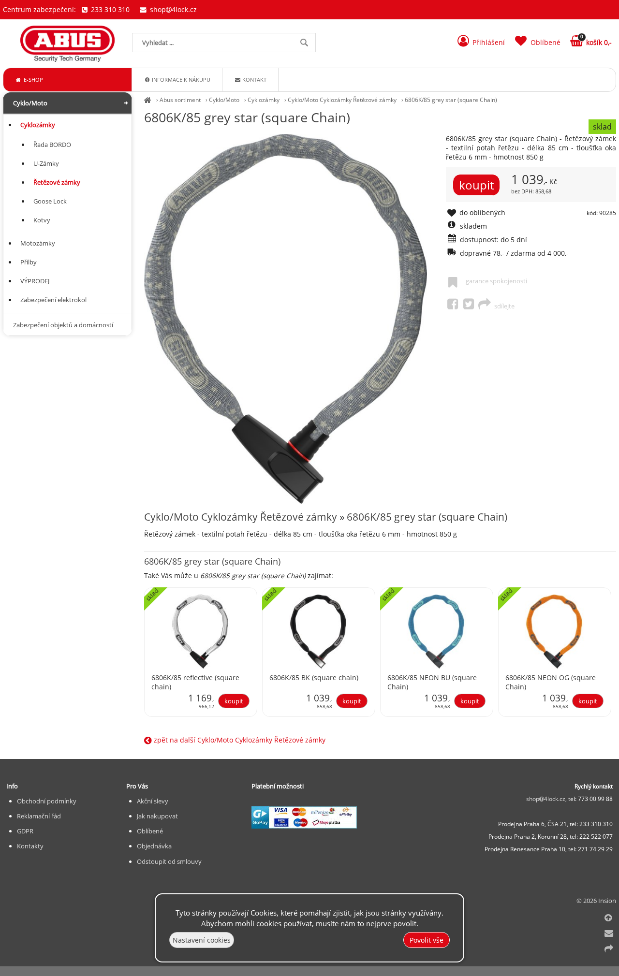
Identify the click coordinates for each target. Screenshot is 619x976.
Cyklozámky (264, 100)
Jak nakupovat (157, 816)
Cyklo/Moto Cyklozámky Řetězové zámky (342, 100)
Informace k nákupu (180, 79)
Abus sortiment (180, 100)
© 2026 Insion (596, 900)
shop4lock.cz (172, 9)
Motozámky (37, 243)
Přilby (28, 262)
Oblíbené (150, 831)
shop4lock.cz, (547, 798)
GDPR (25, 831)
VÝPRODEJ (34, 281)
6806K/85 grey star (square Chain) (451, 100)
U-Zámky (46, 163)
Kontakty (30, 846)
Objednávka (154, 846)
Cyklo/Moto (224, 100)
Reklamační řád (39, 816)
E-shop (32, 79)
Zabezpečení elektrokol (53, 299)
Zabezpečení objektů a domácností (63, 324)
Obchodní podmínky (46, 801)
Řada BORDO (52, 144)
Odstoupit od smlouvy (169, 861)
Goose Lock (50, 201)
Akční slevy (152, 801)
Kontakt (253, 79)
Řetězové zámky (56, 182)
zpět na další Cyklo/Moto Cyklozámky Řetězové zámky (238, 739)
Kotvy (41, 220)
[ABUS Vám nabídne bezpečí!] (147, 100)
